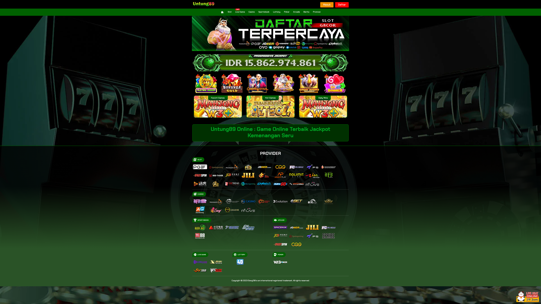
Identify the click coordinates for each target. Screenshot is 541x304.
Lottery (276, 12)
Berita (306, 12)
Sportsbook (263, 12)
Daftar (342, 4)
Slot (230, 12)
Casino (252, 12)
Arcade (296, 12)
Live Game (240, 12)
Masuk (327, 4)
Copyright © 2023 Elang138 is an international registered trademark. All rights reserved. (271, 280)
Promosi (317, 12)
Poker (287, 12)
